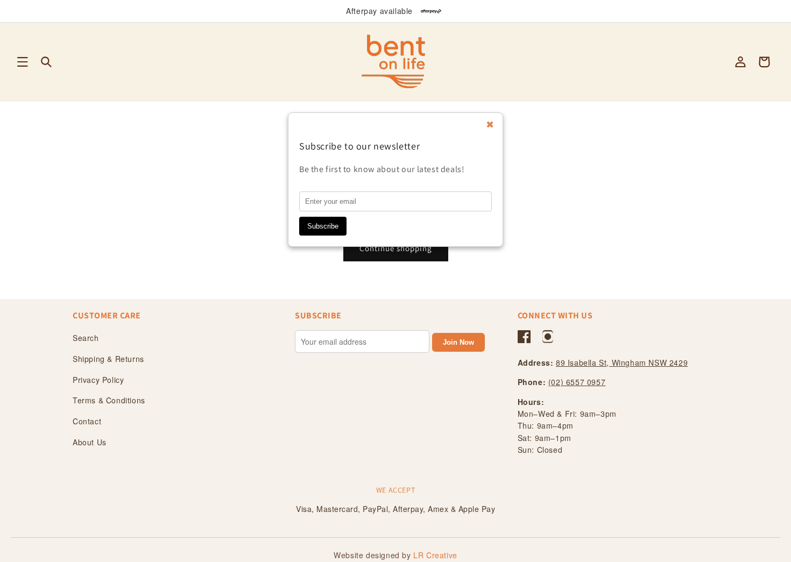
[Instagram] (547, 336)
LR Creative (435, 555)
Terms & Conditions (109, 400)
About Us (90, 442)
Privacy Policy (98, 379)
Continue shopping (395, 248)
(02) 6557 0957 (576, 381)
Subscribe (322, 226)
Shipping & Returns (108, 358)
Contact (87, 421)
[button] (22, 62)
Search (86, 337)
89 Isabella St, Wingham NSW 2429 (622, 362)
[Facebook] (524, 336)
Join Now (458, 342)
